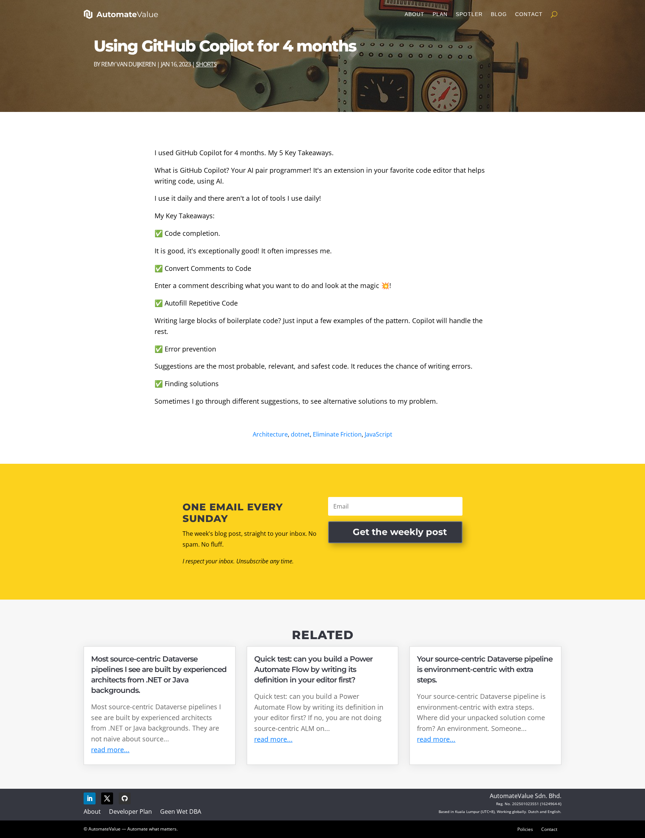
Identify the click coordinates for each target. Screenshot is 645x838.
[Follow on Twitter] (107, 798)
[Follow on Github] (125, 798)
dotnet (300, 434)
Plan (440, 14)
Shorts (206, 64)
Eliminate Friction (337, 434)
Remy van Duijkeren (128, 64)
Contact (529, 14)
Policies (525, 829)
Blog (499, 14)
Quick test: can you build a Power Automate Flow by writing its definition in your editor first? (313, 669)
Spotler (469, 14)
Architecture (270, 434)
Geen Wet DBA (180, 811)
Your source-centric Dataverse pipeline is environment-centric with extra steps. (484, 669)
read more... (110, 749)
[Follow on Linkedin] (90, 798)
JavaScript (378, 434)
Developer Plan (130, 811)
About (414, 14)
